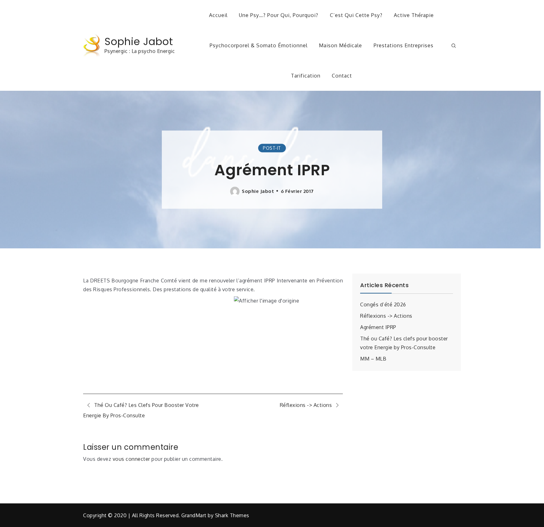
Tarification (305, 75)
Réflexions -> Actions (386, 316)
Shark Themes (232, 515)
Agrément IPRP (378, 327)
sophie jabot (258, 191)
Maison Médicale (340, 45)
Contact (342, 75)
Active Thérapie (414, 15)
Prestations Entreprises (404, 45)
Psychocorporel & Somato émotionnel (259, 45)
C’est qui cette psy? (356, 15)
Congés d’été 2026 (383, 304)
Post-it (272, 148)
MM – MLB (373, 359)
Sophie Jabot (139, 41)
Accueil (218, 15)
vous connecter (131, 459)
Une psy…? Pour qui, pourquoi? (278, 15)
